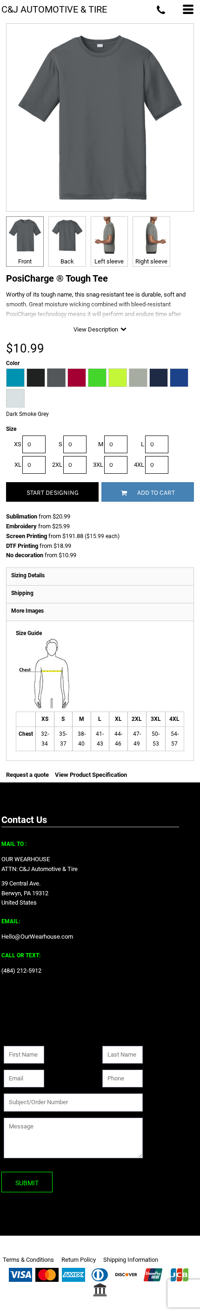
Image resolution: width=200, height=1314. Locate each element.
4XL (139, 464)
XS (17, 444)
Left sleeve (109, 261)
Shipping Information (130, 1259)
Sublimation (21, 516)
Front (25, 261)
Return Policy (78, 1259)
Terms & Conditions (28, 1259)
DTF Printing (22, 545)
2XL (57, 464)
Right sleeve (151, 261)
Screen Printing (26, 536)
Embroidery (21, 526)
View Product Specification (91, 774)
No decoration (24, 555)
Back (67, 261)
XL (17, 464)
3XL (98, 464)
